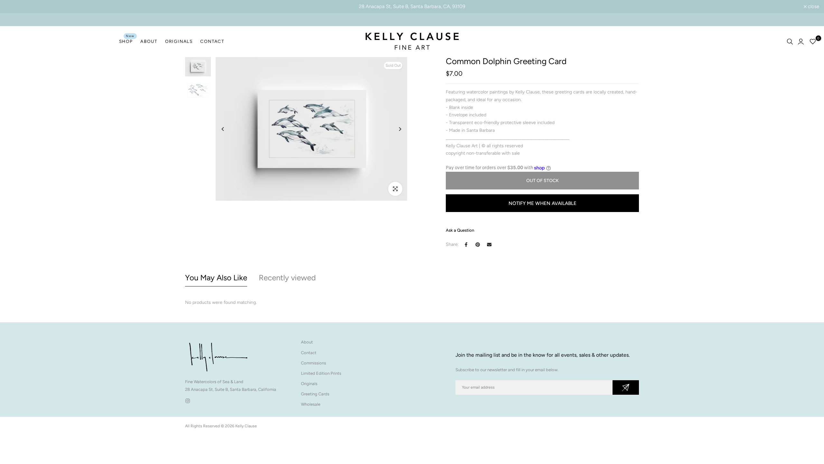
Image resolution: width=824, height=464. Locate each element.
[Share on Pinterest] (477, 244)
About (307, 342)
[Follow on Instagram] (187, 400)
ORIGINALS (179, 41)
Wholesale (310, 404)
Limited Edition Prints (321, 373)
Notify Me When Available (542, 203)
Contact (308, 352)
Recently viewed (287, 277)
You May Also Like (216, 277)
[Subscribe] (626, 387)
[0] (813, 41)
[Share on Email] (489, 244)
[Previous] (227, 129)
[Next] (395, 129)
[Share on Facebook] (466, 244)
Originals (309, 383)
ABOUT (148, 41)
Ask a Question (460, 230)
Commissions (313, 363)
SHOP (127, 41)
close (14, 6)
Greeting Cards (315, 394)
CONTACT (212, 41)
